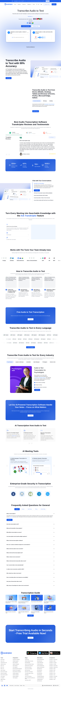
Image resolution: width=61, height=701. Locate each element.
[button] (37, 4)
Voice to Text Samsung (28, 676)
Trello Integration (15, 677)
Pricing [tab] (36, 509)
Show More (30, 615)
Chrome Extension (36, 100)
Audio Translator (3, 670)
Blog (23, 685)
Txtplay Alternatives (40, 679)
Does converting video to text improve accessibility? (17, 577)
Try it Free (9, 519)
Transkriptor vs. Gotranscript (53, 665)
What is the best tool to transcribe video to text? (16, 560)
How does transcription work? (13, 524)
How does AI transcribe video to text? (14, 581)
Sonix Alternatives (39, 673)
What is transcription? (11, 513)
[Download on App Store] (43, 653)
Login (41, 4)
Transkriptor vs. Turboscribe (53, 676)
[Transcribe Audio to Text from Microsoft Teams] (30, 23)
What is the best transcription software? (15, 540)
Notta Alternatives (39, 668)
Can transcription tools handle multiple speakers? (17, 536)
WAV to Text (2, 668)
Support (21, 685)
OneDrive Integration (16, 674)
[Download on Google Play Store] (32, 653)
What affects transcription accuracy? (14, 532)
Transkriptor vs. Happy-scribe (53, 667)
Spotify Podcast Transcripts (29, 665)
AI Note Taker (2, 659)
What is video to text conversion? (13, 556)
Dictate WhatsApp (27, 662)
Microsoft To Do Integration (16, 670)
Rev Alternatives (39, 671)
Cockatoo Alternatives (40, 662)
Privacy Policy (12, 685)
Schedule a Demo (47, 4)
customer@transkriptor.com (48, 685)
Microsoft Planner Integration (17, 671)
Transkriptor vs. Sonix (52, 673)
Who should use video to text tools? (14, 573)
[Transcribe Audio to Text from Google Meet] (33, 23)
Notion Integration (15, 662)
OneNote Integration (16, 673)
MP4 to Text (2, 667)
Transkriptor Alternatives (40, 676)
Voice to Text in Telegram (28, 668)
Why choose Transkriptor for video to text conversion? (18, 585)
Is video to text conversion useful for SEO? (15, 569)
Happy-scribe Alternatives (40, 667)
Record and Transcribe (4, 671)
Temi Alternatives (39, 674)
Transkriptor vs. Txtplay (52, 677)
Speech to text (14, 435)
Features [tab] (23, 509)
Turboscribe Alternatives (40, 677)
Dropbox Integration (15, 676)
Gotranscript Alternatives (40, 665)
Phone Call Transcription (4, 674)
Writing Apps (26, 674)
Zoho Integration (15, 667)
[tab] (14, 133)
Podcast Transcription (4, 673)
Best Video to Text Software (29, 671)
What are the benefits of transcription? (14, 528)
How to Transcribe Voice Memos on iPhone (30, 678)
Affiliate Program (3, 679)
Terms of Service (16, 685)
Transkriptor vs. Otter (52, 670)
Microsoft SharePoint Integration (17, 668)
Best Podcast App (27, 670)
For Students (2, 677)
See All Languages (31, 347)
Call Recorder (27, 659)
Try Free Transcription (25, 26)
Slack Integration (15, 665)
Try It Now (36, 190)
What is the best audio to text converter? (15, 548)
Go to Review (51, 137)
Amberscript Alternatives (40, 659)
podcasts (10, 516)
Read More (30, 16)
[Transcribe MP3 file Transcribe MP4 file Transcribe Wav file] (27, 32)
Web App (45, 100)
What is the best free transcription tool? (15, 552)
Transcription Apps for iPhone (29, 673)
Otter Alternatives (39, 670)
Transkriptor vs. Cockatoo (53, 662)
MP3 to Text (2, 665)
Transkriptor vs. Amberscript (53, 659)
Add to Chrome (35, 111)
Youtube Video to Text (4, 662)
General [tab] (17, 509)
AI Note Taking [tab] (43, 509)
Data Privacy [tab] (30, 509)
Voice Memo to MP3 (28, 680)
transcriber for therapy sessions (39, 377)
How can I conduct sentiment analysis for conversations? (18, 544)
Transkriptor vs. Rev (52, 671)
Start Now (30, 637)
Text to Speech (3, 676)
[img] (2, 258)
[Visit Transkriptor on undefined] (2, 685)
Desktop (51, 100)
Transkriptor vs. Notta (52, 668)
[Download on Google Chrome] (55, 653)
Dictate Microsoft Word (28, 667)
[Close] (59, 1)
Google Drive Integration (16, 659)
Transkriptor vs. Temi (52, 674)
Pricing (34, 4)
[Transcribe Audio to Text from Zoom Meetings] (28, 23)
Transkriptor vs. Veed (52, 679)
